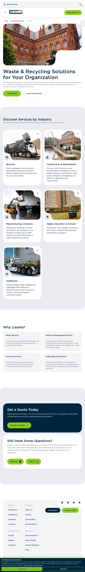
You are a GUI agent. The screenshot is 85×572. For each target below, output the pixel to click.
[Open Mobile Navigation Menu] (5, 12)
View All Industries (34, 93)
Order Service (72, 12)
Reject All (63, 569)
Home (6, 21)
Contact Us (12, 93)
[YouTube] (79, 502)
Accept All (21, 569)
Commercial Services (17, 21)
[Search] (80, 4)
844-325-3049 (12, 4)
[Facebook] (73, 502)
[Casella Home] (16, 12)
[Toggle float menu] (82, 23)
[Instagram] (68, 502)
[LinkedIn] (62, 502)
